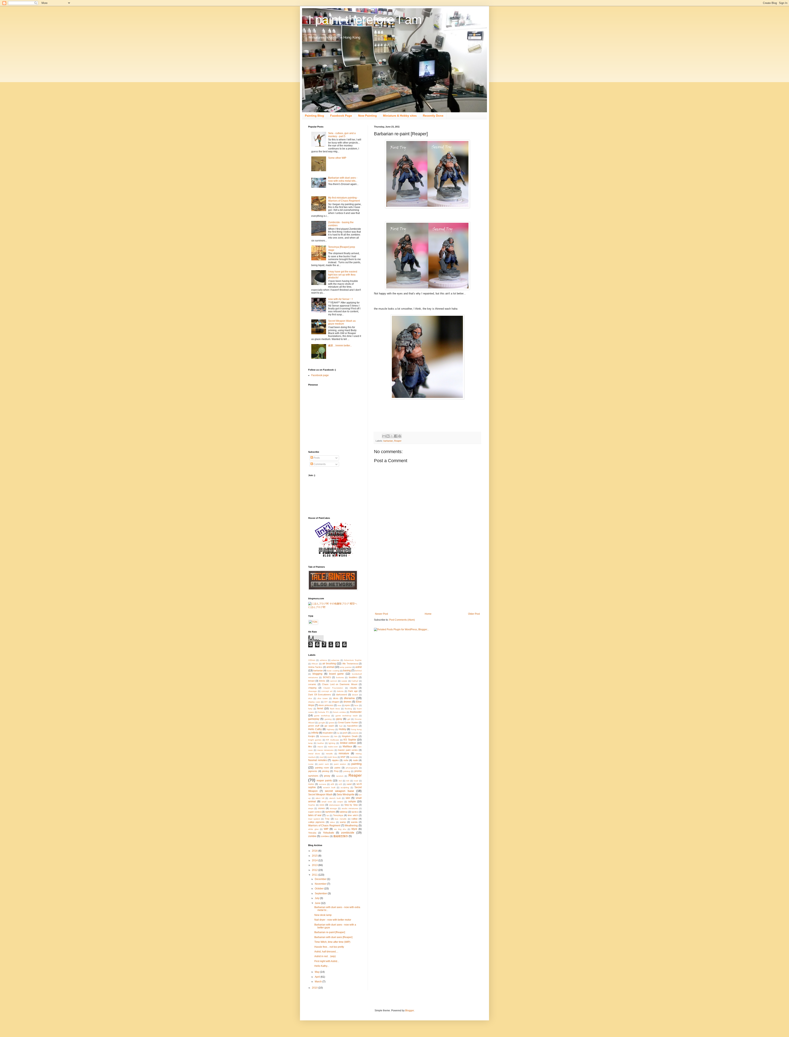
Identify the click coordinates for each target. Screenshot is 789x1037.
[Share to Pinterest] (400, 436)
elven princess (325, 705)
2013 (315, 865)
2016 (315, 850)
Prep (336, 771)
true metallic (341, 819)
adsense (335, 660)
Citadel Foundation (333, 688)
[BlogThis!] (388, 436)
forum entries (339, 712)
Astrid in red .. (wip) (325, 956)
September (321, 893)
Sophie (311, 805)
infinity (314, 732)
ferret (320, 708)
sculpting (345, 787)
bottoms (340, 677)
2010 (315, 987)
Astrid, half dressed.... (326, 951)
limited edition (348, 743)
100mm (311, 660)
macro (320, 746)
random (339, 776)
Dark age (353, 691)
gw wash (329, 726)
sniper (340, 801)
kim (335, 736)
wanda (354, 822)
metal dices (314, 753)
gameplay (313, 719)
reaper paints (324, 780)
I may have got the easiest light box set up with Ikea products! (342, 274)
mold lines (332, 757)
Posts (316, 457)
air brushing (329, 663)
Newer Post (381, 613)
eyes (347, 705)
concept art (326, 691)
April (318, 976)
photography (352, 768)
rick (347, 781)
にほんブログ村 (316, 607)
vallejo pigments (316, 822)
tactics (355, 812)
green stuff (313, 726)
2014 (315, 860)
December (321, 879)
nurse (311, 764)
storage (333, 808)
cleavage (312, 691)
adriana (323, 660)
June (318, 903)
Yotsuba (312, 832)
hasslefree (352, 726)
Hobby (342, 729)
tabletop (343, 812)
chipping (312, 688)
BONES (327, 677)
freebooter (356, 712)
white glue (313, 829)
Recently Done (433, 115)
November (321, 883)
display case (314, 702)
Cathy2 (355, 681)
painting (356, 763)
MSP (343, 757)
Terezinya (338, 815)
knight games (314, 740)
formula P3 (323, 712)
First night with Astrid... (326, 961)
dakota (340, 691)
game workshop (322, 715)
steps (310, 808)
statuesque (334, 805)
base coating (333, 671)
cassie (344, 681)
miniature (344, 753)
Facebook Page (341, 115)
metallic (329, 753)
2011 (315, 874)
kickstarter (325, 736)
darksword (341, 694)
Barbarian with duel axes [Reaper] (333, 937)
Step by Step (351, 805)
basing (347, 670)
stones (321, 808)
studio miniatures (350, 808)
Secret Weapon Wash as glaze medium (342, 322)
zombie (312, 836)
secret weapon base (339, 790)
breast (311, 681)
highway (331, 729)
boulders (353, 677)
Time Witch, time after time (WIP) (332, 942)
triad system (314, 819)
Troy (327, 819)
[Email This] (384, 436)
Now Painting (367, 115)
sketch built (335, 798)
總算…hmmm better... (340, 345)
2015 (315, 855)
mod (322, 757)
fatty (310, 708)
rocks (311, 784)
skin (348, 798)
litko (310, 746)
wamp (343, 822)
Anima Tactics (315, 667)
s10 (340, 784)
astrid (358, 667)
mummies (354, 757)
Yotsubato (328, 832)
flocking (348, 708)
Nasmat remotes (317, 760)
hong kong (356, 729)
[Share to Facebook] (396, 436)
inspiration (328, 733)
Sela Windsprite (345, 794)
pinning (325, 771)
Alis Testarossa (350, 663)
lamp (310, 743)
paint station (340, 764)
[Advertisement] (427, 581)
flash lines (335, 708)
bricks (322, 681)
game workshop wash (347, 715)
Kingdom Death (350, 736)
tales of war (315, 815)
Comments (319, 464)
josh (345, 733)
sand (349, 784)
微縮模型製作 (340, 836)
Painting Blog (314, 115)
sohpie (352, 801)
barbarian (388, 441)
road (356, 781)
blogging (317, 673)
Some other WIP (337, 157)
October (319, 888)
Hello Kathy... (321, 966)
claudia (353, 688)
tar (327, 815)
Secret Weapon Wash (320, 794)
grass (331, 722)
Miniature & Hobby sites (400, 115)
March (318, 981)
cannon (333, 681)
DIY (326, 702)
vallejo (354, 819)
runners (322, 784)
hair (341, 726)
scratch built (329, 787)
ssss (322, 805)
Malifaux (347, 746)
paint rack (324, 764)
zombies (325, 836)
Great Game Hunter (348, 722)
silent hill (320, 798)
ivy (338, 733)
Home (428, 613)
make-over (333, 746)
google (321, 722)
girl (348, 719)
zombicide (347, 832)
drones (347, 701)
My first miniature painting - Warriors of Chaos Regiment (344, 199)
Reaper (397, 441)
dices (335, 698)
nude (355, 760)
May (317, 971)
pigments (312, 771)
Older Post (474, 613)
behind (358, 671)
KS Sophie (350, 739)
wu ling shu (340, 829)
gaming (328, 719)
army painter (346, 667)
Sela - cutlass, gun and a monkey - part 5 (342, 135)
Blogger (409, 1010)
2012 (315, 870)
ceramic (312, 684)
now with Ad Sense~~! (340, 299)
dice (310, 698)
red (340, 781)
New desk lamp (323, 915)
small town (327, 801)
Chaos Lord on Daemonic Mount (339, 684)
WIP (326, 829)
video (332, 822)
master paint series (348, 750)
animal (330, 667)
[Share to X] (392, 436)
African (314, 664)
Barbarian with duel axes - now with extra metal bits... (342, 179)
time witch (353, 815)
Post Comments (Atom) (402, 619)
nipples (335, 760)
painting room (322, 767)
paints (337, 767)
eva (339, 705)
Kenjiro (311, 736)
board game (336, 673)
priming (346, 771)
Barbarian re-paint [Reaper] (329, 932)
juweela (355, 733)
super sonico (314, 812)
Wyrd (354, 829)
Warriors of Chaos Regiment (324, 825)
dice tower (322, 698)
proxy (327, 775)
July (317, 898)
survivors (330, 811)
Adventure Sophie (353, 660)
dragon (335, 702)
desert (355, 695)
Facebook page (320, 375)
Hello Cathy (315, 729)
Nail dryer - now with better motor (332, 919)
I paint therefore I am (365, 20)
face (356, 705)
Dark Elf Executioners (319, 694)
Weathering (351, 825)
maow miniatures (325, 750)
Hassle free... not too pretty (329, 946)
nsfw (346, 760)
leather (320, 743)
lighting (332, 743)
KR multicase (332, 740)
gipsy (339, 719)
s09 (332, 784)
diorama (349, 698)
